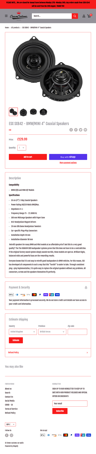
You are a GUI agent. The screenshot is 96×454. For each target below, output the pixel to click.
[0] (88, 16)
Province (41, 326)
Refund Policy (13, 352)
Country (12, 326)
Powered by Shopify (11, 446)
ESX (10, 130)
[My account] (84, 16)
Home (7, 28)
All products (15, 28)
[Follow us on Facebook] (6, 435)
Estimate (16, 340)
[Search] (75, 16)
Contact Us (9, 397)
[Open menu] (6, 16)
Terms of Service (11, 409)
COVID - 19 (9, 405)
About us (8, 388)
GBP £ (8, 424)
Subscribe (60, 411)
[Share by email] (85, 130)
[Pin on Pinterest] (76, 130)
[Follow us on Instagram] (11, 435)
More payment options (68, 162)
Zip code (71, 326)
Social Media (9, 401)
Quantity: (12, 147)
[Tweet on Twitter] (80, 130)
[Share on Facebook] (71, 130)
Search (7, 392)
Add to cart (28, 157)
